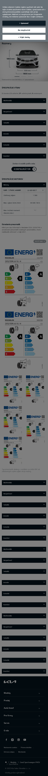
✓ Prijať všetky (24, 37)
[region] (24, 21)
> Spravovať (23, 23)
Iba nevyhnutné (24, 30)
